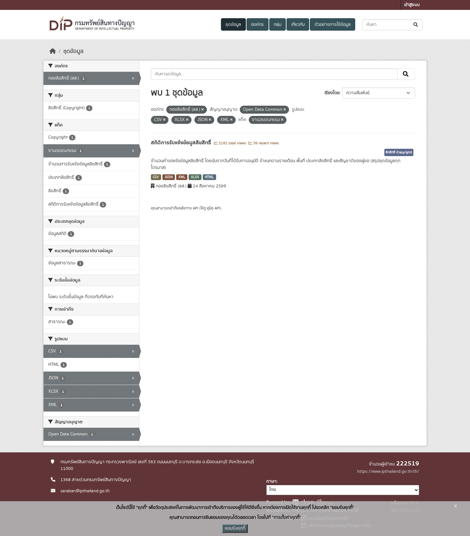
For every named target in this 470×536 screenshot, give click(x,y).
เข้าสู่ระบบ (412, 5)
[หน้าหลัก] (53, 51)
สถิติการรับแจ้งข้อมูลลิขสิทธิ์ (181, 143)
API (195, 208)
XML (181, 177)
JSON (169, 177)
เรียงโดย (332, 93)
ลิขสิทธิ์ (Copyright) (399, 152)
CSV (156, 177)
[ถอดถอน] (202, 109)
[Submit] (416, 24)
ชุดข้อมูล (233, 24)
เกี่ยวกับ (298, 24)
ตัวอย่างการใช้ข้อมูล (333, 24)
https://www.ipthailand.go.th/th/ (388, 471)
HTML (209, 177)
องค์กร (257, 24)
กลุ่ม (277, 24)
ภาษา (271, 481)
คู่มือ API (213, 208)
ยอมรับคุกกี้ (235, 528)
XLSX (195, 177)
